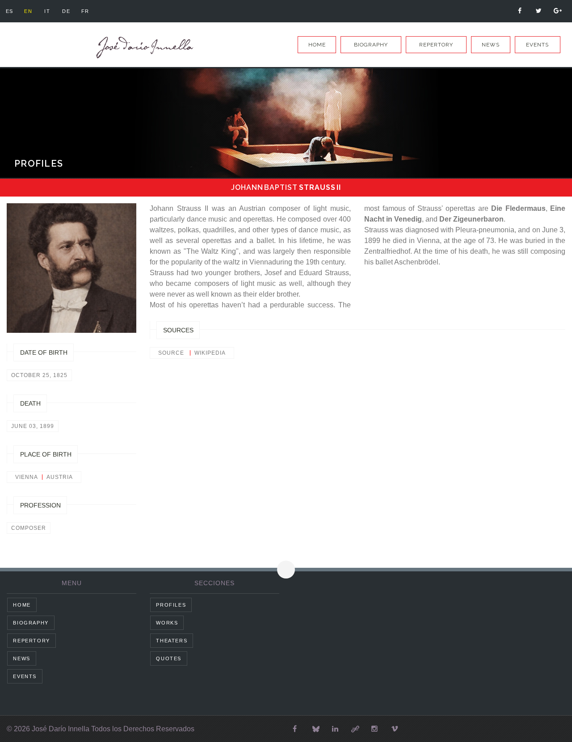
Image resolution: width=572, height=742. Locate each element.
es (9, 11)
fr (85, 11)
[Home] (143, 47)
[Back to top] (286, 570)
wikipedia (210, 353)
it (47, 11)
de (66, 11)
